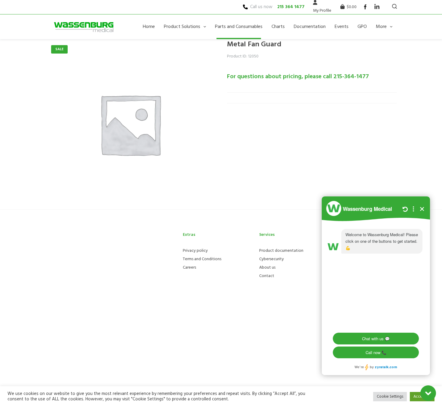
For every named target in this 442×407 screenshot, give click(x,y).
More (381, 27)
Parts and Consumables (238, 27)
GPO (362, 27)
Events (341, 27)
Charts (278, 27)
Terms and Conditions (202, 259)
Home (149, 27)
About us (267, 267)
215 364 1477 (291, 7)
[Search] (394, 6)
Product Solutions (182, 27)
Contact (266, 276)
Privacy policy (195, 250)
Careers (189, 267)
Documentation (310, 27)
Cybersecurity (271, 259)
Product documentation (281, 250)
